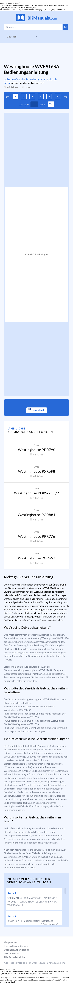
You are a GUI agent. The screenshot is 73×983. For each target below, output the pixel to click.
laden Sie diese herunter (27, 83)
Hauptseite (10, 942)
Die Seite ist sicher (15, 957)
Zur (51, 104)
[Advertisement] (36, 149)
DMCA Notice (11, 953)
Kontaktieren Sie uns (16, 946)
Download (38, 410)
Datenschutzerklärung (16, 949)
